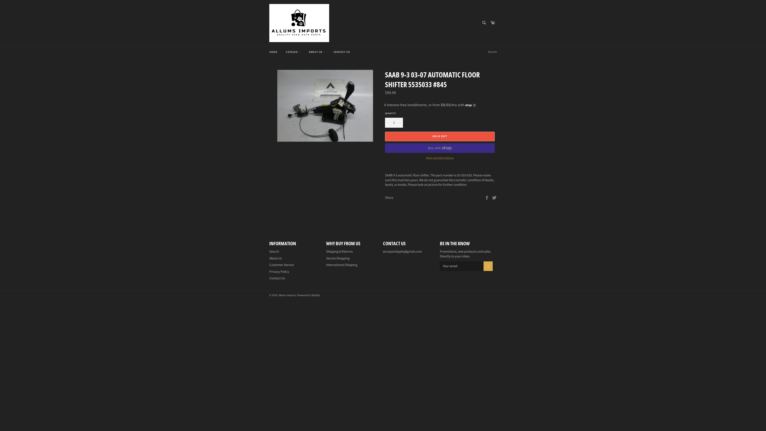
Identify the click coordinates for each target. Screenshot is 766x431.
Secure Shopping (338, 258)
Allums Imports (287, 295)
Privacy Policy (279, 271)
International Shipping (341, 265)
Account (492, 52)
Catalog (292, 52)
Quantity (390, 113)
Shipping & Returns (339, 251)
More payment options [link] (440, 158)
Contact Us (342, 52)
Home (273, 52)
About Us (316, 52)
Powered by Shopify (308, 295)
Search (274, 251)
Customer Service (281, 265)
